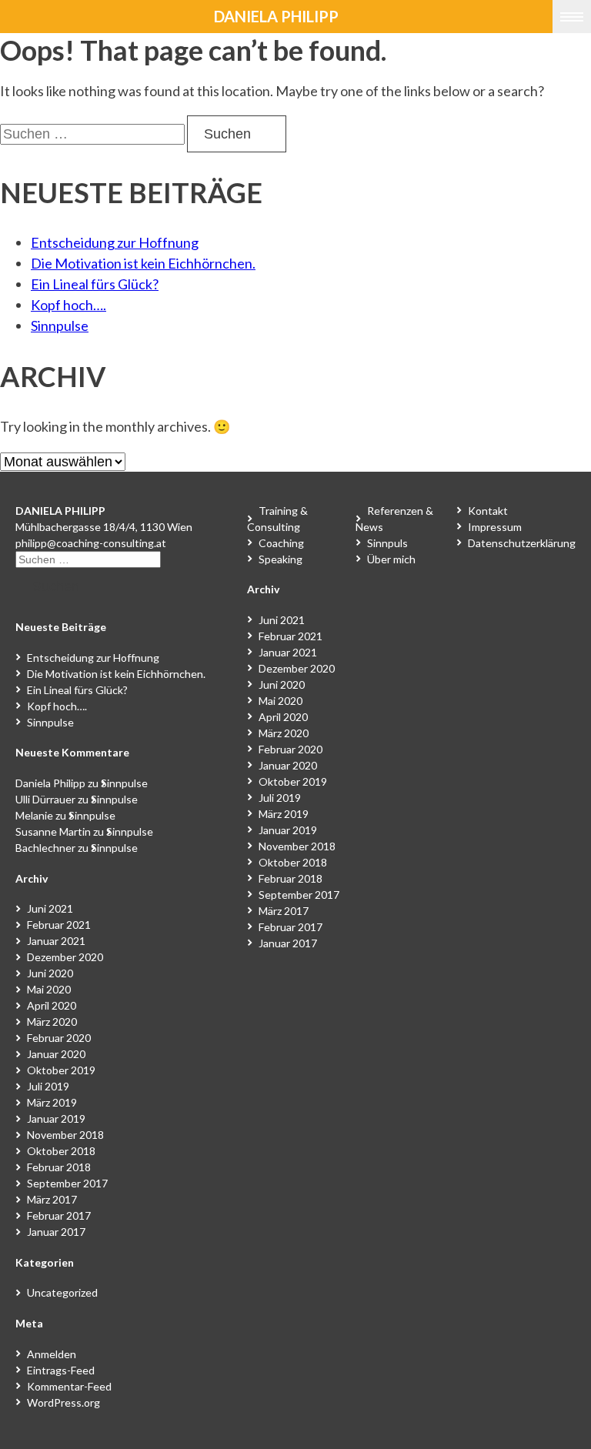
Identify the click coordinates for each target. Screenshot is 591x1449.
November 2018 (65, 1134)
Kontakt (488, 510)
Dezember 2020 (65, 956)
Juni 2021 (50, 908)
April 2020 (51, 1005)
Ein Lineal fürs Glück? (95, 283)
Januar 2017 (56, 1231)
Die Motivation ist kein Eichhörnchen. (143, 263)
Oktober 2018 (61, 1150)
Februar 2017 (59, 1215)
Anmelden (51, 1354)
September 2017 (67, 1183)
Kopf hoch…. (68, 304)
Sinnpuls (387, 542)
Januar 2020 (56, 1053)
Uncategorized (62, 1292)
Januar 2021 (56, 940)
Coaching (281, 542)
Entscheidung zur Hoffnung (115, 242)
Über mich (391, 559)
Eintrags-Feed (61, 1370)
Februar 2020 (59, 1037)
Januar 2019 (56, 1118)
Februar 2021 (59, 924)
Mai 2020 (49, 989)
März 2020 (52, 1021)
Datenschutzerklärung (522, 542)
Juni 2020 (50, 973)
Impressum (495, 526)
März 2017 (52, 1199)
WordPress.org (63, 1402)
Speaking (280, 559)
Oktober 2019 (61, 1070)
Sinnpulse (59, 325)
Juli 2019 (48, 1086)
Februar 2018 (59, 1167)
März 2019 (52, 1102)
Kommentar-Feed (69, 1386)
